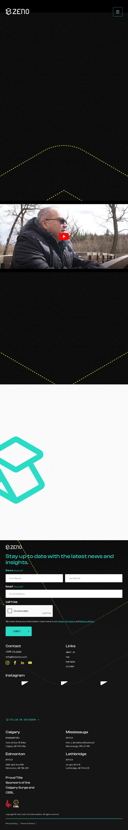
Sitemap (70, 666)
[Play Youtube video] (64, 236)
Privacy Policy (87, 621)
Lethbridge (76, 754)
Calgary (13, 732)
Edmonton (15, 754)
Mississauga (77, 732)
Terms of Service (66, 621)
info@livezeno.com (23, 656)
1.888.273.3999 (20, 651)
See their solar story (44, 455)
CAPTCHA (11, 602)
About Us (70, 652)
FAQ (67, 657)
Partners (70, 662)
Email (14, 586)
